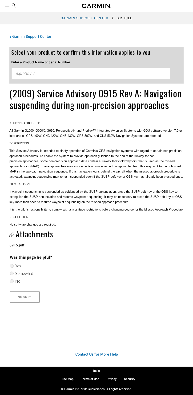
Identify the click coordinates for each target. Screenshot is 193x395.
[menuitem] (13, 6)
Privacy (112, 379)
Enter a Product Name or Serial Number (40, 62)
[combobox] (90, 73)
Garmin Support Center (84, 18)
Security (129, 379)
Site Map (67, 379)
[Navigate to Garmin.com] (96, 6)
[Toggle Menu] (3, 4)
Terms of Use (90, 379)
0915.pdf (16, 245)
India (96, 370)
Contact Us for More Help (96, 354)
